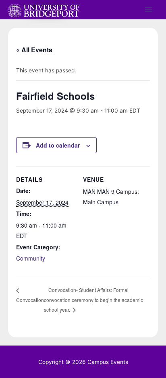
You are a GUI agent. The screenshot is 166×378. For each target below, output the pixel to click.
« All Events (34, 49)
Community (30, 258)
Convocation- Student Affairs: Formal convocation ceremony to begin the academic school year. (93, 299)
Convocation (30, 299)
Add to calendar (58, 145)
